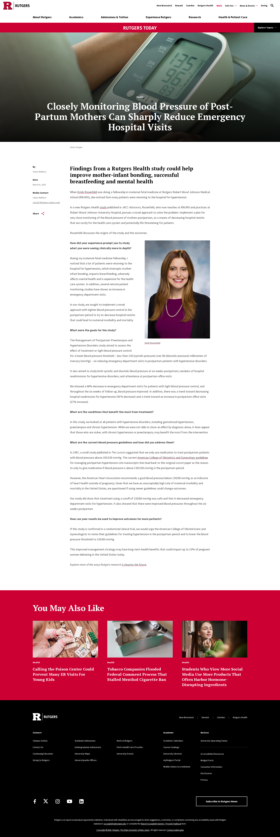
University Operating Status (214, 740)
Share (36, 213)
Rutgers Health (205, 5)
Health (140, 96)
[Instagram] (57, 801)
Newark (179, 5)
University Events (125, 753)
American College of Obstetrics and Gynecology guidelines (172, 457)
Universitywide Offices (86, 760)
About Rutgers (42, 17)
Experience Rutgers (158, 17)
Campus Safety (40, 740)
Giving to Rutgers (41, 760)
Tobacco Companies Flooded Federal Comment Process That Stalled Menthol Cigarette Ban (137, 674)
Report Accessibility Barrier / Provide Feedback (161, 823)
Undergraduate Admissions (88, 747)
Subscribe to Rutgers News (222, 801)
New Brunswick (164, 5)
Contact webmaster (175, 830)
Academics (76, 17)
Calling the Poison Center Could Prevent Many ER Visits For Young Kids (63, 674)
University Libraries (172, 753)
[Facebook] (35, 801)
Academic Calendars (173, 740)
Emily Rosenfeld (152, 342)
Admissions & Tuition (114, 17)
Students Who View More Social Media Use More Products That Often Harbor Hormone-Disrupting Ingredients (212, 676)
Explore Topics (265, 27)
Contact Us (38, 747)
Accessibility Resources (212, 753)
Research (195, 17)
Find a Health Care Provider (130, 747)
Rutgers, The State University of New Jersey (131, 830)
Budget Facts (207, 760)
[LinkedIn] (81, 801)
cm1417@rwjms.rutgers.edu (46, 202)
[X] (45, 801)
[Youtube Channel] (69, 801)
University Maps (82, 753)
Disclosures (206, 773)
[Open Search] (272, 6)
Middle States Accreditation (176, 766)
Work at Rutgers (124, 740)
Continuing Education (43, 753)
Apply (219, 5)
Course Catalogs (171, 747)
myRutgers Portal (171, 760)
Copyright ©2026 (103, 830)
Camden (190, 5)
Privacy (204, 779)
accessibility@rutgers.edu (115, 823)
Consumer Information (211, 766)
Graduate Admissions (85, 740)
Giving (264, 5)
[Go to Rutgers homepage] (16, 6)
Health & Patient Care (233, 17)
